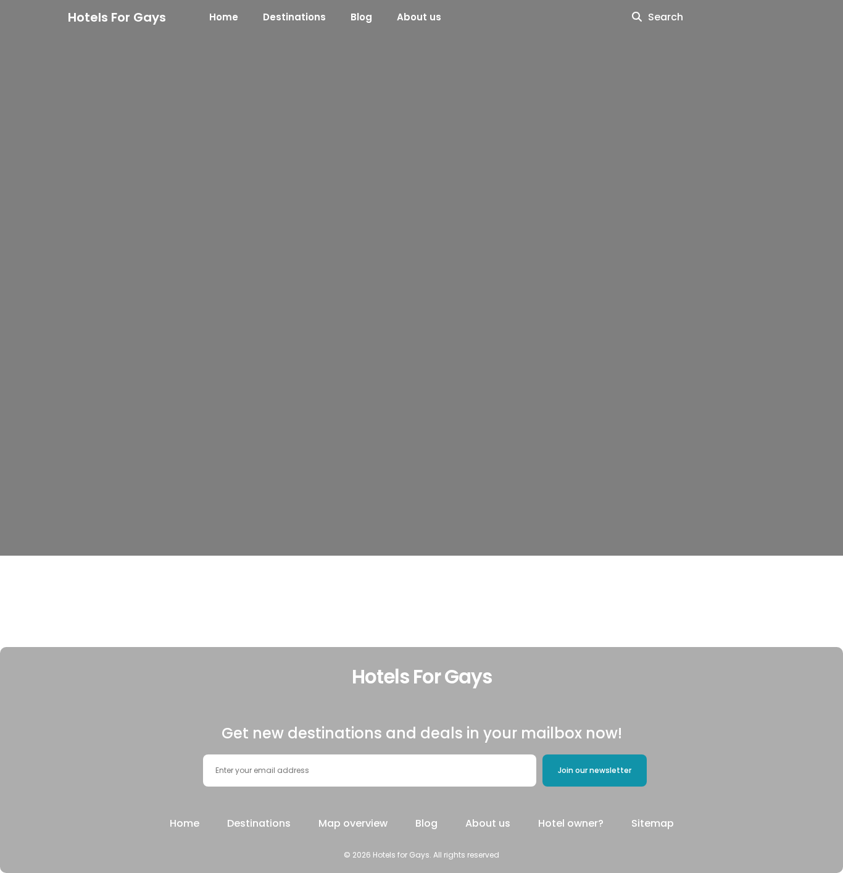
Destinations (294, 16)
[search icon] (637, 17)
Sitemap (652, 823)
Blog (361, 16)
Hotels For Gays (117, 17)
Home (223, 16)
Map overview (353, 823)
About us (419, 16)
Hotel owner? (571, 823)
